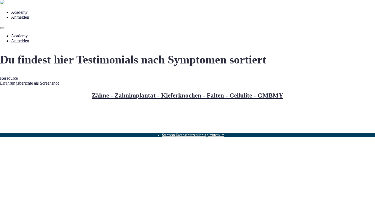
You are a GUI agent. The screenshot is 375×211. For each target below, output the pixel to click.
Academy (19, 12)
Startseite (169, 135)
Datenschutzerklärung (192, 135)
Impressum (216, 135)
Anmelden (20, 17)
